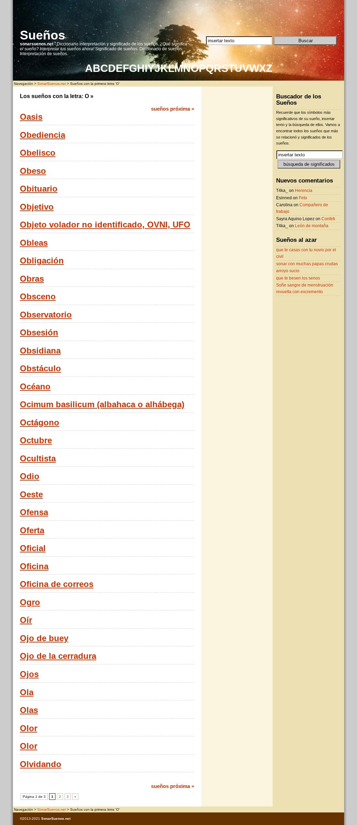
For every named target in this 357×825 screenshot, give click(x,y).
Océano (35, 386)
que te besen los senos (298, 278)
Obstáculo (40, 368)
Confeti (328, 218)
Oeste (31, 494)
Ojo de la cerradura (58, 656)
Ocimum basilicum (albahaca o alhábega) (102, 404)
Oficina (34, 566)
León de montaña (311, 225)
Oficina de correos (56, 584)
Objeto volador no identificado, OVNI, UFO (105, 224)
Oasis (31, 116)
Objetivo (37, 206)
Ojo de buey (44, 638)
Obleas (34, 242)
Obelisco (37, 152)
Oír (26, 620)
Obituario (39, 188)
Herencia (303, 190)
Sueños (42, 35)
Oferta (32, 530)
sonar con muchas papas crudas (307, 263)
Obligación (42, 260)
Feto (303, 197)
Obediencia (42, 135)
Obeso (33, 171)
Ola (26, 692)
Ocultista (38, 458)
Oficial (33, 548)
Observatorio (46, 314)
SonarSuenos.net (51, 84)
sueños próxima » (172, 109)
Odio (29, 476)
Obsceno (38, 296)
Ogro (30, 602)
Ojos (29, 674)
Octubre (36, 440)
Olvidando (40, 764)
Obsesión (39, 332)
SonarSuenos (52, 818)
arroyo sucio (287, 270)
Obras (32, 278)
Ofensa (34, 512)
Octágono (39, 422)
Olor (28, 728)
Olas (29, 710)
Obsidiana (40, 350)
